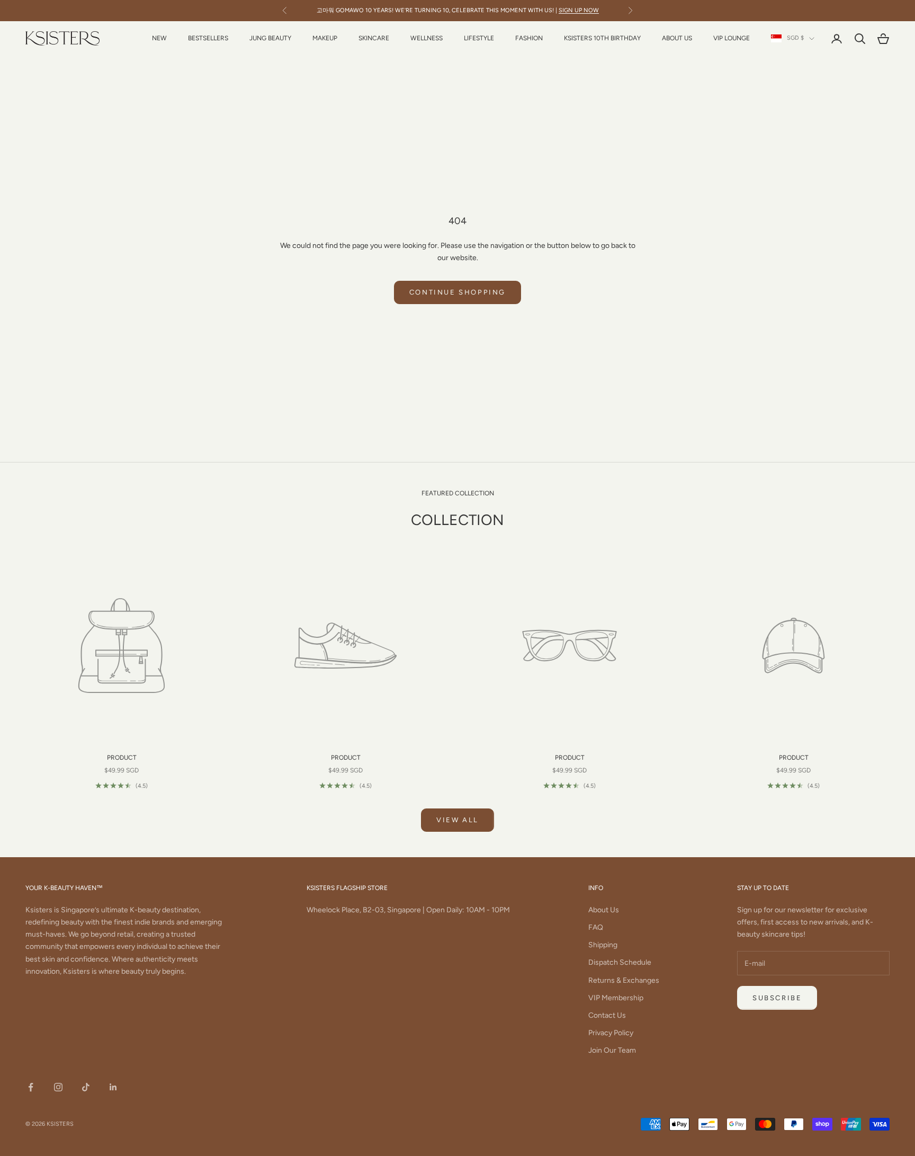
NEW (159, 38)
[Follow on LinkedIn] (113, 1087)
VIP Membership (615, 997)
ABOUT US (677, 38)
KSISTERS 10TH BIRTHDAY (602, 38)
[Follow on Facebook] (30, 1087)
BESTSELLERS (208, 38)
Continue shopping (457, 292)
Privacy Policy (610, 1032)
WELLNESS (426, 38)
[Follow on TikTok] (85, 1087)
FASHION (529, 38)
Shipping (602, 944)
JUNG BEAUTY (270, 38)
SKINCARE (373, 38)
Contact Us (607, 1015)
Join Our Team (612, 1050)
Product (122, 757)
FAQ (595, 927)
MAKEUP (324, 38)
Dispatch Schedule (619, 962)
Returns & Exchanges (623, 980)
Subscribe (777, 998)
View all (457, 820)
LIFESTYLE (479, 38)
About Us (603, 909)
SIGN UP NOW (579, 10)
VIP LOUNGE (731, 38)
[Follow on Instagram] (58, 1087)
